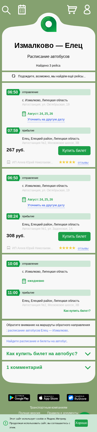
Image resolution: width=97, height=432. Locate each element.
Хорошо (81, 423)
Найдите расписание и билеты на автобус (36, 341)
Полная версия (29, 413)
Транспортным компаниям (48, 407)
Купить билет (74, 150)
